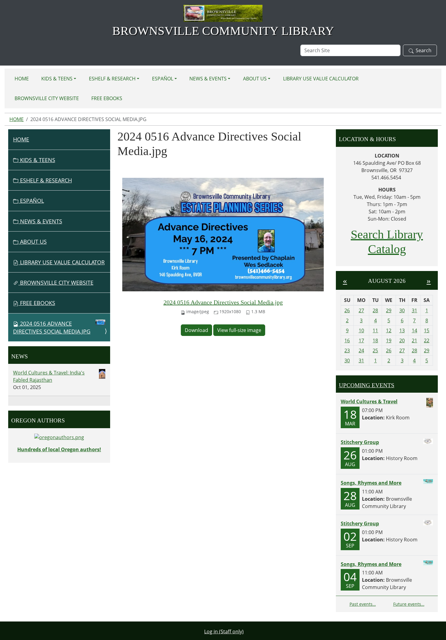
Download (196, 330)
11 (375, 330)
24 (361, 350)
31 (414, 310)
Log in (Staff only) (224, 631)
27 (361, 310)
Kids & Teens (57, 78)
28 (375, 310)
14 (414, 330)
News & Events (208, 78)
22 (426, 340)
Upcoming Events (366, 385)
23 (347, 350)
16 (347, 340)
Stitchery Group (360, 442)
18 (375, 340)
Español (162, 78)
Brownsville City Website (47, 98)
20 (402, 340)
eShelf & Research (112, 78)
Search (423, 50)
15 (426, 330)
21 (414, 340)
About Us (255, 78)
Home (22, 78)
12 (388, 330)
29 (388, 310)
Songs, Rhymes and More (371, 482)
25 (375, 350)
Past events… (363, 604)
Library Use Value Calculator (321, 78)
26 (347, 310)
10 (361, 330)
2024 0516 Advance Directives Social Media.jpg (223, 302)
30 (402, 310)
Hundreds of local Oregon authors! (59, 449)
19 (388, 340)
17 (361, 340)
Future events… (408, 604)
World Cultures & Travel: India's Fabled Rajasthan (49, 376)
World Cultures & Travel (369, 401)
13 (402, 330)
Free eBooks (106, 98)
